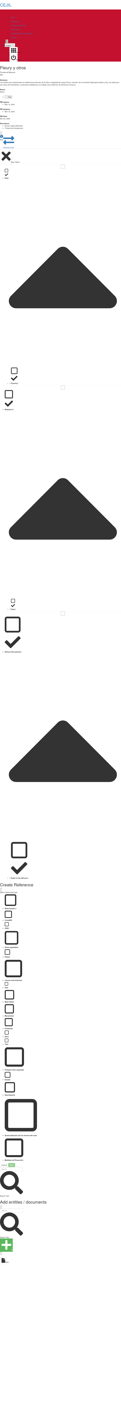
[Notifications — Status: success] (7, 41)
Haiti (9, 97)
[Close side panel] (1, 133)
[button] (1, 138)
